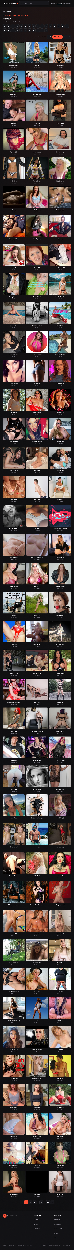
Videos (53, 3)
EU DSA (56, 1238)
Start (4, 11)
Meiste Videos (57, 37)
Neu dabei (66, 37)
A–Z (50, 37)
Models (59, 3)
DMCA (56, 1233)
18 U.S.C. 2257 (58, 1229)
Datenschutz (57, 1224)
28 (48, 1202)
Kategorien (67, 3)
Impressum (57, 1220)
